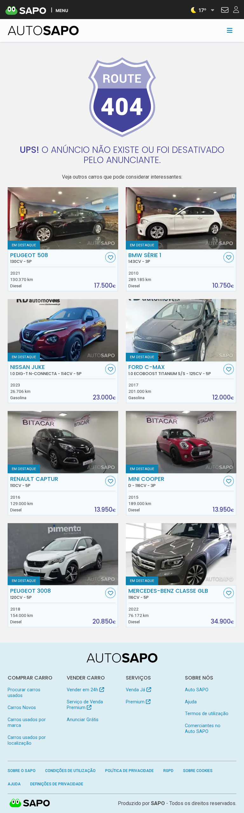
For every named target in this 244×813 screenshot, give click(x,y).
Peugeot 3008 (30, 594)
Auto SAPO (196, 690)
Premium (136, 702)
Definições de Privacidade (56, 784)
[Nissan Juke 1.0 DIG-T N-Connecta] (63, 330)
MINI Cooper (146, 482)
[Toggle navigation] (229, 30)
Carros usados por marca (27, 722)
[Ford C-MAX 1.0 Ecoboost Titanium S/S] (181, 330)
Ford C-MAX (169, 370)
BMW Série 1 (144, 258)
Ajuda (191, 702)
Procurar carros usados (24, 692)
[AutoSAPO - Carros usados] (43, 30)
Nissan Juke (46, 370)
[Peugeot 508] (63, 218)
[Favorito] (110, 257)
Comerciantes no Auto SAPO (202, 728)
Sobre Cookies (198, 771)
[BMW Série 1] (181, 218)
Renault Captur (34, 482)
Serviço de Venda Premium (85, 704)
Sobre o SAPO (22, 771)
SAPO (30, 803)
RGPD (168, 771)
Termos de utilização (206, 713)
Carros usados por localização (27, 740)
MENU (62, 10)
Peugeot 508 (29, 258)
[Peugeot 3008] (63, 554)
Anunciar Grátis (82, 719)
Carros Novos (22, 707)
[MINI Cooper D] (181, 442)
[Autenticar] (224, 11)
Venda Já (136, 690)
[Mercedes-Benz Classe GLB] (181, 554)
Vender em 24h (83, 690)
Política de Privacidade (129, 771)
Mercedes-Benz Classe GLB (168, 594)
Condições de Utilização (70, 771)
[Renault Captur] (63, 442)
